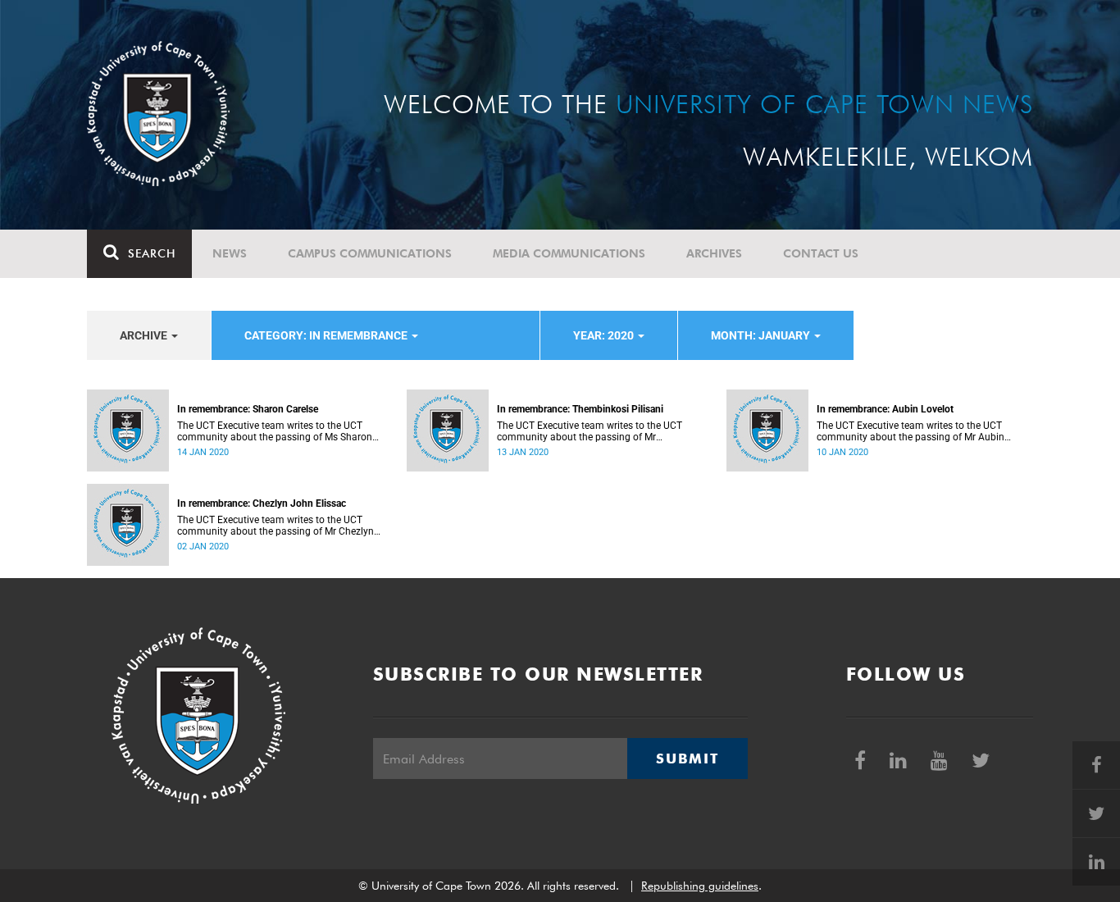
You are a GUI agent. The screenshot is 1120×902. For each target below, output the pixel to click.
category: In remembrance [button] (327, 335)
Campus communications (370, 253)
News (229, 253)
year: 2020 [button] (604, 335)
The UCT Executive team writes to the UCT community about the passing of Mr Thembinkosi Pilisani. (589, 431)
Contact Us (820, 253)
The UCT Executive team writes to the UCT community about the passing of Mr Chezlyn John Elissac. (275, 525)
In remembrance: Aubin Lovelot (885, 409)
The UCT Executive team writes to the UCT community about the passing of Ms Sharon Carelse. (274, 431)
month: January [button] (762, 335)
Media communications (569, 253)
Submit (687, 758)
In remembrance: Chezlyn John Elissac (261, 503)
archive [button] (145, 335)
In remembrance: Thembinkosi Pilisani (580, 409)
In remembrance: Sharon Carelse (247, 409)
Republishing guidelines (699, 885)
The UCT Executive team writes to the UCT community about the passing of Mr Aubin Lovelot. (910, 431)
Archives (714, 253)
